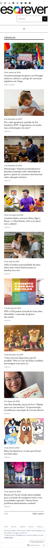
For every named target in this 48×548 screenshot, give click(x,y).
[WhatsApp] (5, 3)
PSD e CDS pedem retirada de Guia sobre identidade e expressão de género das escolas (23, 314)
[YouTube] (26, 3)
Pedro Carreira (9, 85)
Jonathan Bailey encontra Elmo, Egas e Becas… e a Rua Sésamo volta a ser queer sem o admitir (22, 221)
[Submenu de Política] (43, 526)
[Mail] (1, 3)
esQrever (7, 131)
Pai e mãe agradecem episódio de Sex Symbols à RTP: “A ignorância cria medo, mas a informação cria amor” (23, 125)
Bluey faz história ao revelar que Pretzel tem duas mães (22, 452)
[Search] (44, 18)
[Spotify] (30, 3)
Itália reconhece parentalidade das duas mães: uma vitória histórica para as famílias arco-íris (22, 268)
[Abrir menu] (24, 28)
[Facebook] (13, 3)
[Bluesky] (21, 3)
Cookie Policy (8, 537)
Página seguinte (38, 514)
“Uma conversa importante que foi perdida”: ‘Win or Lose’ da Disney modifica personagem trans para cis (23, 361)
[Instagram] (17, 3)
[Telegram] (9, 3)
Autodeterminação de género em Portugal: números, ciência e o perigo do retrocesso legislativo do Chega (23, 78)
